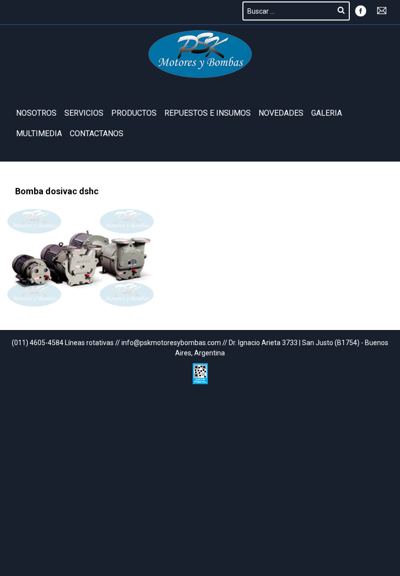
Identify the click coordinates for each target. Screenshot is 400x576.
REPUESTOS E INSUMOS (207, 113)
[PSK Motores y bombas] (200, 54)
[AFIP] (200, 371)
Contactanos (96, 133)
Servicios (83, 113)
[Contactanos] (382, 10)
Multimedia (39, 133)
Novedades (281, 113)
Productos (134, 113)
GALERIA (326, 113)
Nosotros (36, 113)
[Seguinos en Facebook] (360, 10)
